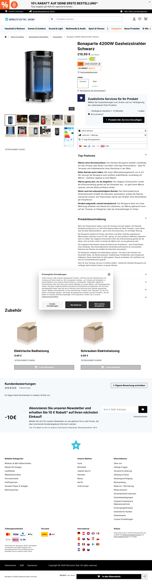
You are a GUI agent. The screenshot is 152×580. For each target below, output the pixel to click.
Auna (79, 463)
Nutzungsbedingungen (121, 537)
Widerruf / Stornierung (124, 486)
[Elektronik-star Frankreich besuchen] (93, 533)
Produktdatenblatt (82, 59)
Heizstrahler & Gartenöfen (39, 37)
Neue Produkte (132, 28)
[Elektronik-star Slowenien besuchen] (88, 549)
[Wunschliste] (139, 19)
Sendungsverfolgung (123, 478)
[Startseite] (8, 37)
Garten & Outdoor (17, 37)
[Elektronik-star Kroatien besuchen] (78, 544)
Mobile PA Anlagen (13, 467)
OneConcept (83, 486)
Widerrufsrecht (120, 490)
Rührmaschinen (11, 490)
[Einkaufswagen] (145, 19)
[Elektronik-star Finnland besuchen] (93, 544)
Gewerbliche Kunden (123, 511)
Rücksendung (120, 482)
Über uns (118, 463)
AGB (22, 565)
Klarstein (81, 474)
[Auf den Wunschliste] (144, 576)
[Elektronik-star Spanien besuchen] (78, 538)
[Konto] (134, 19)
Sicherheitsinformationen (125, 493)
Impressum (32, 565)
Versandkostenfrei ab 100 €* (44, 11)
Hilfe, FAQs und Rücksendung (135, 11)
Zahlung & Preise (121, 474)
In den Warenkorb (111, 576)
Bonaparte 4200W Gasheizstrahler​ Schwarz (83, 37)
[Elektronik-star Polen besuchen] (97, 538)
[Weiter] (150, 29)
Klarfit (80, 482)
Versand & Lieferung (123, 471)
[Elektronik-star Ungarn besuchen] (93, 538)
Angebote (116, 28)
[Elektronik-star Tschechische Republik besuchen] (88, 538)
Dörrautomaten (11, 478)
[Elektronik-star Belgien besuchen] (97, 544)
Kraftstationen (11, 482)
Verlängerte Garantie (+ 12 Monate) (107, 111)
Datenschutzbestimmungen (132, 535)
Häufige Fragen (121, 467)
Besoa (80, 478)
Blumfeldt (81, 467)
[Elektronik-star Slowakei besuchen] (83, 538)
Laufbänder (10, 471)
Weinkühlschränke (13, 474)
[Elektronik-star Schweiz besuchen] (88, 533)
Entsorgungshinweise (123, 508)
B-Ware (146, 28)
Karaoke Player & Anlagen (16, 486)
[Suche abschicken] (52, 19)
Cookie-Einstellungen (123, 519)
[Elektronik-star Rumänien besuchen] (83, 544)
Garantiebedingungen (123, 497)
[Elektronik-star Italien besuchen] (97, 533)
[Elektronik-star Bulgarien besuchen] (88, 544)
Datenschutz (10, 565)
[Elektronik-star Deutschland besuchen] (78, 533)
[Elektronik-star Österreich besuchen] (83, 533)
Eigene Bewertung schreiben (130, 385)
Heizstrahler (57, 37)
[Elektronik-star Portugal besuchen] (83, 549)
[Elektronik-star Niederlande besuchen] (78, 549)
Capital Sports (83, 471)
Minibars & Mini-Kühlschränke (18, 463)
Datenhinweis (120, 515)
